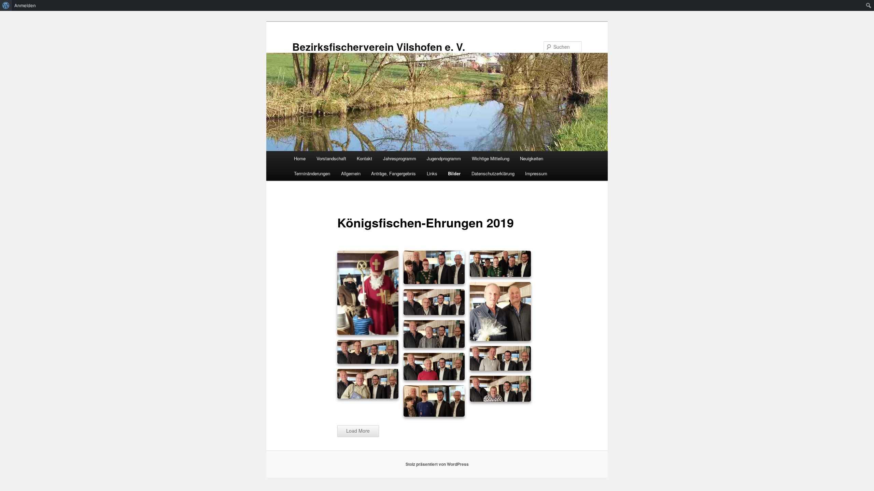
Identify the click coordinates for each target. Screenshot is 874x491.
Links (432, 173)
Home (300, 158)
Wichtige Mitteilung (490, 158)
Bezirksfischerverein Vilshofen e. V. (378, 46)
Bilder (454, 173)
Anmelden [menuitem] (25, 5)
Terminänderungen (312, 173)
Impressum (536, 173)
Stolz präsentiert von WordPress (437, 464)
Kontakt (364, 158)
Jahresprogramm (399, 158)
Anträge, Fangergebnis (393, 173)
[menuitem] (6, 5)
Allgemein (351, 173)
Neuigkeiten (531, 158)
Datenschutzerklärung (492, 173)
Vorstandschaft (331, 158)
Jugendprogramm (444, 158)
